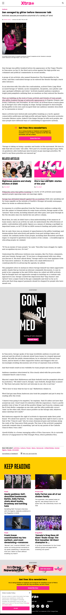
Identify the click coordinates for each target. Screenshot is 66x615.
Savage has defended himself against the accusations (23, 199)
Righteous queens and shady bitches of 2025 (16, 182)
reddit (42, 606)
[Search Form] (63, 3)
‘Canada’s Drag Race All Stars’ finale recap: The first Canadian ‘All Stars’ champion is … (47, 539)
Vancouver (40, 448)
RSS (47, 606)
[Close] (29, 593)
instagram (33, 606)
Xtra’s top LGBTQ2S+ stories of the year (48, 182)
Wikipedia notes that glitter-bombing (16, 192)
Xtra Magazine (27, 3)
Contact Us (32, 601)
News (33, 448)
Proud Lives (39, 491)
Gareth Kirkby (7, 19)
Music (6, 491)
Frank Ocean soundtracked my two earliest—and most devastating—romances (16, 539)
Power (28, 448)
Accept (16, 608)
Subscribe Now (35, 138)
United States (49, 448)
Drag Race (38, 533)
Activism (17, 448)
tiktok (37, 606)
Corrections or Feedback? (10, 453)
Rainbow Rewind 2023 (41, 179)
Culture (4, 9)
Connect (50, 601)
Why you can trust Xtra (30, 453)
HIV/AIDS (15, 450)
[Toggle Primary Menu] (3, 3)
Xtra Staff (7, 187)
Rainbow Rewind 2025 (9, 179)
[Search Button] (63, 3)
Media (9, 450)
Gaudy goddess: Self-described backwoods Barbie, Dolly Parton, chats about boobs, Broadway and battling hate (15, 500)
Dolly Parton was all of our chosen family (48, 495)
